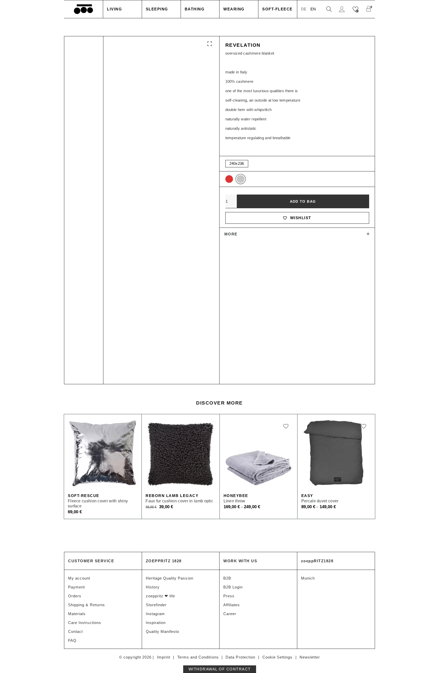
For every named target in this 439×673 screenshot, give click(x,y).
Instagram (155, 614)
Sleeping (157, 9)
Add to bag (303, 201)
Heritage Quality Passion (169, 578)
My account (79, 578)
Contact (75, 631)
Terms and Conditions (198, 657)
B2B (227, 578)
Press (228, 596)
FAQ (72, 640)
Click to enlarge (209, 44)
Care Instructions (84, 622)
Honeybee (236, 495)
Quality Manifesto (162, 631)
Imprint (163, 657)
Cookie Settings (277, 657)
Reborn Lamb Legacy (172, 495)
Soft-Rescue (83, 495)
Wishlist (300, 218)
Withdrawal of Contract (220, 669)
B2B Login (233, 587)
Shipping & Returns (86, 605)
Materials (77, 614)
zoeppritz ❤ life (160, 596)
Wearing (234, 9)
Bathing (195, 9)
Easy (307, 495)
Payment (76, 587)
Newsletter (310, 657)
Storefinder (156, 605)
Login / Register (342, 9)
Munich (308, 578)
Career (229, 614)
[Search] (329, 9)
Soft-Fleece (277, 9)
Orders (74, 596)
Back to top (429, 659)
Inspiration (156, 622)
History (153, 587)
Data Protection (240, 657)
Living (114, 9)
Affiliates (231, 605)
